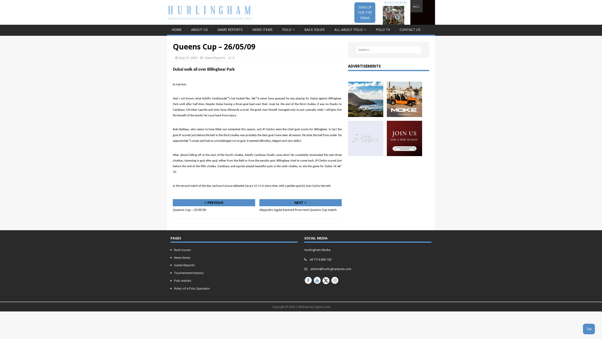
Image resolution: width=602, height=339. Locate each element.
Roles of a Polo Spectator (192, 288)
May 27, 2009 (188, 58)
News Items (262, 29)
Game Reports (230, 29)
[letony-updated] (365, 114)
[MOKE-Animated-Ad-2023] (404, 114)
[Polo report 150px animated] (365, 153)
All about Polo (348, 29)
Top (588, 329)
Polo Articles (182, 280)
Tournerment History (189, 273)
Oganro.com (322, 307)
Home (177, 29)
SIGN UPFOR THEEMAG (365, 12)
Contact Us (410, 29)
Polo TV (383, 29)
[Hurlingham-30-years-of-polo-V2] (404, 153)
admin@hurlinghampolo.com (330, 269)
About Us (199, 29)
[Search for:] (388, 50)
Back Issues (314, 29)
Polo (286, 29)
